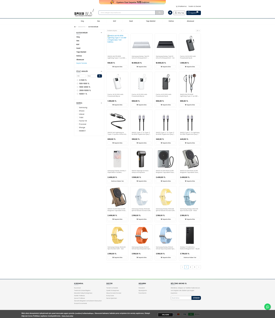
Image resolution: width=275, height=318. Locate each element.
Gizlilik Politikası (79, 296)
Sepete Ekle (118, 67)
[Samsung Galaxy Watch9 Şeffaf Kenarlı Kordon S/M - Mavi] (141, 197)
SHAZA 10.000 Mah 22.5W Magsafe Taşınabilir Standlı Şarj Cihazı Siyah (166, 172)
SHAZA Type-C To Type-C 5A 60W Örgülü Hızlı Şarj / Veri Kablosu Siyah (165, 134)
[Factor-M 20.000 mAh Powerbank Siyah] (190, 44)
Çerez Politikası (79, 298)
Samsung (83, 107)
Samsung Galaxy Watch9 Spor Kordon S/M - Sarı (116, 248)
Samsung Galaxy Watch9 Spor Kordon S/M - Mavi (189, 210)
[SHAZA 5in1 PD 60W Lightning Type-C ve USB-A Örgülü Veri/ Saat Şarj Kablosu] (190, 82)
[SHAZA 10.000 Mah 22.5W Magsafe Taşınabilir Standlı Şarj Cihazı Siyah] (166, 159)
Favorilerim (142, 293)
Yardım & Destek (194, 6)
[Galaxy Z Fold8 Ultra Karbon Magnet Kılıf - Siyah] (190, 235)
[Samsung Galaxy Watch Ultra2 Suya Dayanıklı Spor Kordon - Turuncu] (141, 235)
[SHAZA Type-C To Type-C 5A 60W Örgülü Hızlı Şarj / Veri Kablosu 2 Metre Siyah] (141, 121)
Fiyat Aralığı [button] (82, 71)
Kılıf (77, 44)
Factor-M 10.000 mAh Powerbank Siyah (163, 95)
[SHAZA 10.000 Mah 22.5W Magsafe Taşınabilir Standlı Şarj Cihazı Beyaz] (190, 159)
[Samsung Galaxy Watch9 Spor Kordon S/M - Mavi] (190, 197)
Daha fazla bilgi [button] (67, 316)
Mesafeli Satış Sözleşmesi (83, 293)
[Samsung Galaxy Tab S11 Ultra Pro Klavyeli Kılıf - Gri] (166, 44)
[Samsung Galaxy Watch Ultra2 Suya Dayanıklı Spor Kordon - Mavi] (166, 235)
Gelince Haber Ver (117, 181)
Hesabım (142, 288)
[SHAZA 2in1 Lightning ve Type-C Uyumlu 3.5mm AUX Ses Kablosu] (117, 121)
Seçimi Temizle (81, 63)
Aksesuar (80, 59)
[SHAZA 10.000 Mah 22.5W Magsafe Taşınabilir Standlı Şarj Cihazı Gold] (117, 197)
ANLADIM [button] (165, 315)
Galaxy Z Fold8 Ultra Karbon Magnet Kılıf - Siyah (189, 248)
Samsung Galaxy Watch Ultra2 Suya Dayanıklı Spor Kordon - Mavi (165, 248)
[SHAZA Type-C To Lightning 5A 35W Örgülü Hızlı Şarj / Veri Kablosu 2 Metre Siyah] (190, 121)
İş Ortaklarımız (181, 6)
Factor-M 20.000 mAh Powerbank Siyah (188, 57)
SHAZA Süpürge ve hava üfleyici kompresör (140, 171)
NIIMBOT (82, 131)
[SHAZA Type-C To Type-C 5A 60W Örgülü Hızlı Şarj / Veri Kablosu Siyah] (166, 121)
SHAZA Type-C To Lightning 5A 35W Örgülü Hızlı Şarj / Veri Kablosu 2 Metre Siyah (189, 134)
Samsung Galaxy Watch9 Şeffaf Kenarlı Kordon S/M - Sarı (166, 210)
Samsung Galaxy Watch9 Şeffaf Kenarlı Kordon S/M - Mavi (141, 210)
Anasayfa (82, 27)
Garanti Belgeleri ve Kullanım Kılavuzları (88, 301)
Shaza (81, 111)
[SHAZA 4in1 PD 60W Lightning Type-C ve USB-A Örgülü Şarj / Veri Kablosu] (117, 44)
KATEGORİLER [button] (82, 33)
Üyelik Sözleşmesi (112, 290)
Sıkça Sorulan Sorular (113, 293)
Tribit (81, 117)
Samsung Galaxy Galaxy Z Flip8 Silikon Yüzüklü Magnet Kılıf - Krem (117, 172)
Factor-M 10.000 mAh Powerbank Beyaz (139, 95)
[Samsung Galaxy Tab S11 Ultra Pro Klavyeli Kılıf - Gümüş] (141, 44)
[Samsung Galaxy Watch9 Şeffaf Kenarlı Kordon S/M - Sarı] (166, 197)
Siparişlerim (143, 290)
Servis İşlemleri (111, 298)
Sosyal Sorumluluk (80, 303)
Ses (77, 41)
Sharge (82, 127)
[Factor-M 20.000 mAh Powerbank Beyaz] (117, 82)
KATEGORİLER (93, 27)
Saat (78, 48)
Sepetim (194, 12)
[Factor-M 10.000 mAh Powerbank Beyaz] (141, 82)
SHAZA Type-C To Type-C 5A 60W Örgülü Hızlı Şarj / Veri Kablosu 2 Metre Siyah (141, 134)
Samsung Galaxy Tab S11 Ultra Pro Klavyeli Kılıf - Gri (165, 57)
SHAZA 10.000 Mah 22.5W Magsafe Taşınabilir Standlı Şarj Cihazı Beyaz (190, 172)
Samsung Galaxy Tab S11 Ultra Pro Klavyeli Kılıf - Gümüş (140, 58)
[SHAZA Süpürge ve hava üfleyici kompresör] (141, 159)
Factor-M (83, 121)
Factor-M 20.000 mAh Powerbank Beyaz (115, 95)
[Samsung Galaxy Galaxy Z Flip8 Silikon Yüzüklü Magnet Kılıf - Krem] (117, 159)
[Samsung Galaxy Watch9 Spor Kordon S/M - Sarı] (117, 235)
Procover (82, 124)
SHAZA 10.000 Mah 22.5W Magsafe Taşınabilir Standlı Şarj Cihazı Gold (117, 210)
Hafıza (79, 56)
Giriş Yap (181, 13)
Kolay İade (110, 296)
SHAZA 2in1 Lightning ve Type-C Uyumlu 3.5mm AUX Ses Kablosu (117, 134)
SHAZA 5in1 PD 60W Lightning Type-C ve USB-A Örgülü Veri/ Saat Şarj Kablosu (189, 97)
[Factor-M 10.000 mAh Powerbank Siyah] (166, 82)
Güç (78, 37)
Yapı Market (81, 52)
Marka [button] (79, 103)
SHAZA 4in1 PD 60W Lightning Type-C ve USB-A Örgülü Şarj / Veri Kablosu (117, 58)
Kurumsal (77, 288)
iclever (81, 114)
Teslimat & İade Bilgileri (82, 290)
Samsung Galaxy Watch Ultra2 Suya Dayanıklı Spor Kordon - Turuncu (141, 248)
